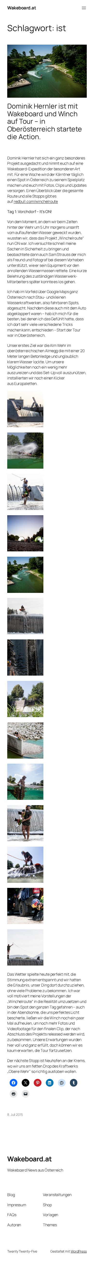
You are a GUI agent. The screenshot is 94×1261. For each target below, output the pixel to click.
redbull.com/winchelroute (36, 201)
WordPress (79, 1251)
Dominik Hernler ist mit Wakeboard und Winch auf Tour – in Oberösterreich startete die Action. (44, 121)
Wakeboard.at (21, 8)
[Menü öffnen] (84, 8)
